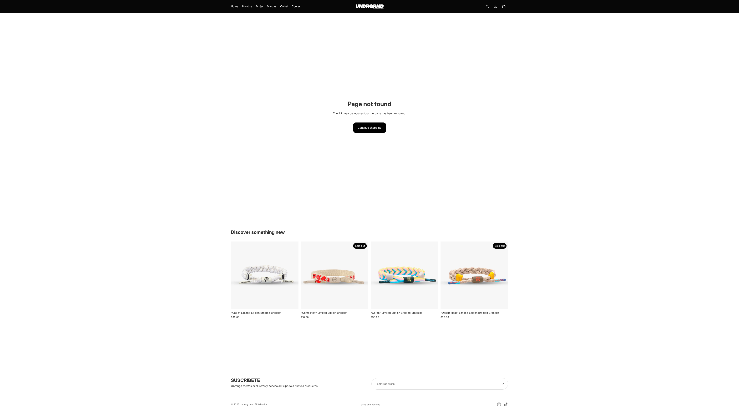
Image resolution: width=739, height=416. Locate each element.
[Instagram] (499, 404)
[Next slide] (292, 275)
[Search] (487, 6)
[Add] (292, 303)
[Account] (495, 6)
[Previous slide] (236, 275)
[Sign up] (502, 384)
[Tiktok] (505, 404)
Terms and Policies (369, 404)
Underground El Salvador (253, 404)
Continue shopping (369, 127)
